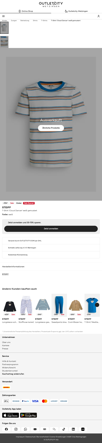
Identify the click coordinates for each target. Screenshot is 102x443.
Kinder (4, 20)
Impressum (20, 437)
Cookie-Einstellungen (58, 437)
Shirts (35, 20)
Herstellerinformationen (13, 266)
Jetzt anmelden (51, 228)
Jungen (14, 20)
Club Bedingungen (79, 437)
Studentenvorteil (10, 371)
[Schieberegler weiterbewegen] (97, 305)
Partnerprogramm (10, 364)
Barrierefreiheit (43, 437)
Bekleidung (24, 20)
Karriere (5, 345)
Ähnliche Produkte (51, 128)
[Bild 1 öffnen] (4, 28)
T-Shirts (44, 20)
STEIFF (6, 207)
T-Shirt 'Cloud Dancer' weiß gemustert (65, 20)
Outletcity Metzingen (51, 4)
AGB (69, 437)
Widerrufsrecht (9, 367)
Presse (5, 348)
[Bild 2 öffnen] (4, 42)
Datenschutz (30, 437)
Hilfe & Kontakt (9, 361)
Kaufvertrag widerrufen (13, 374)
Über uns (6, 342)
